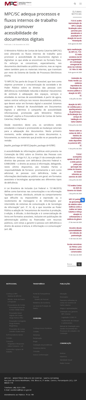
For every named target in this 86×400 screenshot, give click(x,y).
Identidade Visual (66, 360)
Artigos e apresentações (68, 308)
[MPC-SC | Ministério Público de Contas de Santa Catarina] (18, 3)
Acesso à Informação (40, 355)
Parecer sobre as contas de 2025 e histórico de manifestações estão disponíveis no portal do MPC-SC (75, 138)
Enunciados (64, 297)
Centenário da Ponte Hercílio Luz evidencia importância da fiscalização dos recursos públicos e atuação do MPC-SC (74, 87)
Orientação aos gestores (69, 312)
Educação (63, 294)
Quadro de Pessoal (41, 299)
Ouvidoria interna (39, 348)
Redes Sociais (65, 363)
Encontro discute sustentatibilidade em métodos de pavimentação (75, 231)
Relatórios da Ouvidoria (41, 303)
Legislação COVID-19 (68, 317)
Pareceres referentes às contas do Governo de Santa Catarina (68, 302)
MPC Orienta (65, 314)
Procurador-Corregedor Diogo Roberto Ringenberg (17, 323)
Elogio (35, 341)
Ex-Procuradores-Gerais (14, 335)
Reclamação (37, 338)
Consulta (36, 351)
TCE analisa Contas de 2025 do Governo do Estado (74, 187)
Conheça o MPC (12, 294)
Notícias (63, 353)
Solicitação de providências (42, 345)
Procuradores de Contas (16, 305)
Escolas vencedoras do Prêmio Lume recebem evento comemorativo (74, 248)
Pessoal (36, 297)
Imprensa (63, 357)
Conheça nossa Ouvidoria (42, 328)
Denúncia (36, 335)
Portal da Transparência (41, 294)
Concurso (9, 341)
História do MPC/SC (15, 296)
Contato (9, 338)
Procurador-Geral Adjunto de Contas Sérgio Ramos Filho (16, 315)
